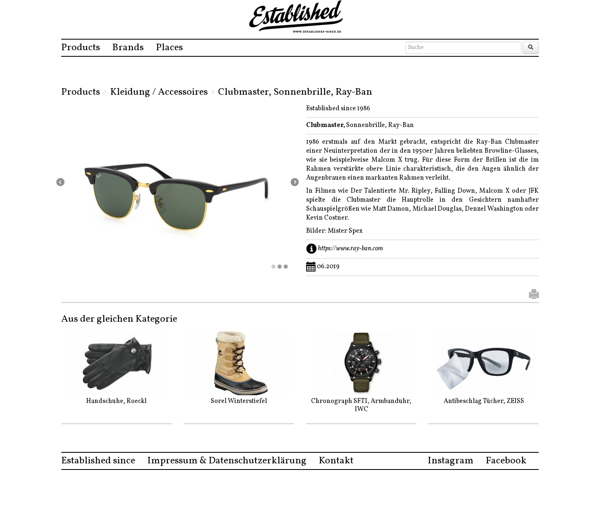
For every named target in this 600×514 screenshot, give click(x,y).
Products (80, 48)
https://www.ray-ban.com (350, 248)
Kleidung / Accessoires (159, 92)
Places (169, 48)
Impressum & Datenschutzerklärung (227, 461)
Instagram (450, 461)
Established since (98, 461)
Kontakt (336, 461)
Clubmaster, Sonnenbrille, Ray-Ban (295, 92)
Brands (128, 48)
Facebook (506, 461)
